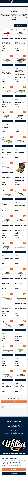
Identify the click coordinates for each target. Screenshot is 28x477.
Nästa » (20, 407)
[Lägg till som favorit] (21, 1)
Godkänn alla (14, 469)
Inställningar (14, 473)
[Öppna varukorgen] (26, 1)
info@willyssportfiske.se (14, 426)
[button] (3, 30)
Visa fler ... (14, 402)
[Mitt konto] (24, 1)
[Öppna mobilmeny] (1, 1)
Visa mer (14, 19)
